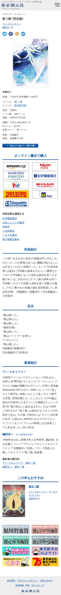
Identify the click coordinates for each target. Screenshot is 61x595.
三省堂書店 (8, 231)
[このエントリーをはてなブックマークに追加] (23, 34)
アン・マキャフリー (11, 23)
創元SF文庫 (20, 105)
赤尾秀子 (33, 498)
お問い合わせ (46, 580)
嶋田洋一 (6, 27)
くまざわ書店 (9, 235)
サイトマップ (37, 585)
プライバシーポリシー (27, 580)
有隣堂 (6, 226)
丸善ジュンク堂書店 (13, 222)
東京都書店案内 (11, 239)
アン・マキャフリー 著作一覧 (18, 463)
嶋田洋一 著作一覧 (13, 467)
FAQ (28, 585)
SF (15, 101)
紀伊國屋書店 (9, 218)
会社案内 (11, 580)
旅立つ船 (34, 486)
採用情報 (19, 585)
